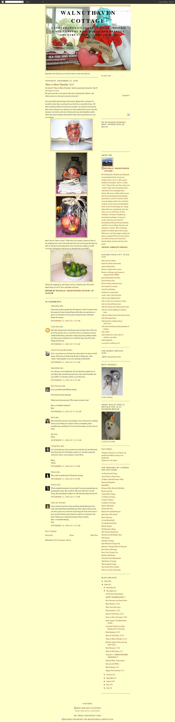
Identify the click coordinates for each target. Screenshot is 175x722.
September (110, 678)
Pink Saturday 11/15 (113, 632)
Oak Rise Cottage (108, 540)
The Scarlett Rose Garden (110, 567)
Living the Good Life (109, 523)
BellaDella (105, 485)
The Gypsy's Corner (52, 90)
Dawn (53, 417)
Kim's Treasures (56, 386)
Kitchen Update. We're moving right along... (116, 643)
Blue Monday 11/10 (113, 648)
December (110, 587)
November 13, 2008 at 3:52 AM (65, 344)
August (109, 681)
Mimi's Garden (107, 526)
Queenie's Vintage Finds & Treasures (114, 546)
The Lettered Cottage (109, 564)
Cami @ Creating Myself (59, 350)
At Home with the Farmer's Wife (112, 479)
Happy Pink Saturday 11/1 (115, 670)
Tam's (62, 287)
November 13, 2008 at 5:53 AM (65, 362)
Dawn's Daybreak (108, 505)
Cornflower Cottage (108, 497)
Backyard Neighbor (108, 482)
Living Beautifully (108, 520)
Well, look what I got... (113, 607)
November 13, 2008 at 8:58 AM (65, 380)
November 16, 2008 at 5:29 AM (65, 525)
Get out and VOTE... (113, 664)
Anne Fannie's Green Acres (111, 476)
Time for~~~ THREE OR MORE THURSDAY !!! (117, 655)
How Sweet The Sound (109, 514)
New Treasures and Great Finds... (117, 600)
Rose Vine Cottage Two (110, 552)
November (110, 591)
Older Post (94, 535)
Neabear (54, 484)
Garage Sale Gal (107, 508)
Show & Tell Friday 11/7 (114, 651)
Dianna (53, 472)
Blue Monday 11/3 (112, 667)
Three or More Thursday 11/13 (116, 639)
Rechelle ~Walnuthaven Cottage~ (116, 170)
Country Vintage (107, 500)
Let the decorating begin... (115, 594)
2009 (106, 581)
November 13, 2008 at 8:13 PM (65, 497)
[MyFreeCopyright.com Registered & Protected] (87, 719)
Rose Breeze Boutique (109, 549)
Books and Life (107, 491)
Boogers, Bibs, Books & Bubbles (113, 488)
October (109, 674)
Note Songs (106, 538)
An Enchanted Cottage (109, 473)
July (108, 684)
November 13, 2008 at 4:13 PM (65, 466)
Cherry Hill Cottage (108, 494)
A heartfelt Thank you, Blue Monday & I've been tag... (115, 627)
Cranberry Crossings (109, 503)
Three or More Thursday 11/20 (116, 617)
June (108, 688)
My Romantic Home (109, 529)
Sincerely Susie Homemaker (111, 558)
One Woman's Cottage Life (111, 543)
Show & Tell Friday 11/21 (115, 614)
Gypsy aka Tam (56, 502)
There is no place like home (111, 570)
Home (72, 535)
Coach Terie (55, 326)
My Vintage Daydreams (110, 532)
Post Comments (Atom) (63, 540)
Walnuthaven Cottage (88, 17)
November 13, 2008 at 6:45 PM (65, 479)
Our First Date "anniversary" (115, 660)
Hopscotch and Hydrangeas (111, 511)
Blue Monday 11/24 (113, 604)
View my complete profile (115, 247)
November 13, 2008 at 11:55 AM (66, 440)
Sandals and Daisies (108, 555)
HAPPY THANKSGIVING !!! (115, 597)
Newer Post (49, 535)
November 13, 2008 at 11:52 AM (66, 411)
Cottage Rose (55, 446)
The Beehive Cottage (109, 561)
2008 (106, 584)
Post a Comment (50, 531)
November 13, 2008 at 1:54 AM (65, 321)
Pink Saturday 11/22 (113, 610)
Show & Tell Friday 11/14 (115, 635)
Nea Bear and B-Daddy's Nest (112, 535)
